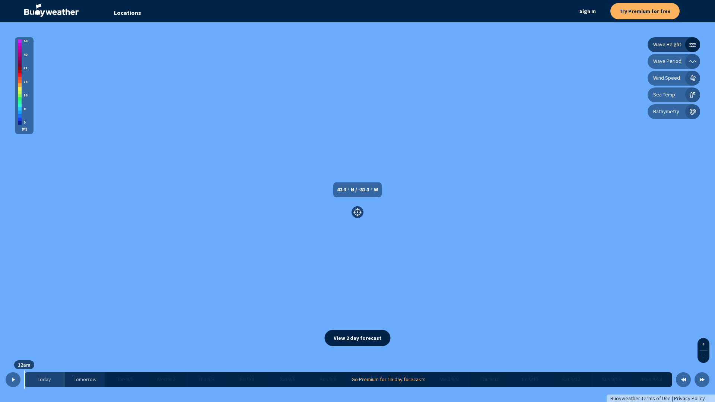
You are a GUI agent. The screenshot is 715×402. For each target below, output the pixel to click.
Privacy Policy (689, 398)
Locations (127, 12)
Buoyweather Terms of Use (640, 398)
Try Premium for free (645, 11)
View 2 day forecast (358, 338)
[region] (357, 212)
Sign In (587, 11)
